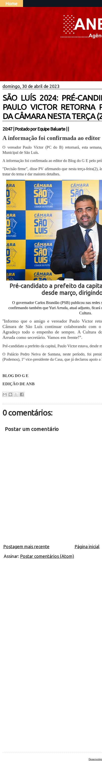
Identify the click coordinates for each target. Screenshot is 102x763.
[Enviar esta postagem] (70, 128)
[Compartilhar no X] (16, 394)
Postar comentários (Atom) (47, 556)
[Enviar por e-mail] (4, 394)
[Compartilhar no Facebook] (21, 394)
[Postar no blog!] (10, 394)
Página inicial (87, 546)
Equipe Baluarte (51, 128)
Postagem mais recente (26, 546)
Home (11, 3)
